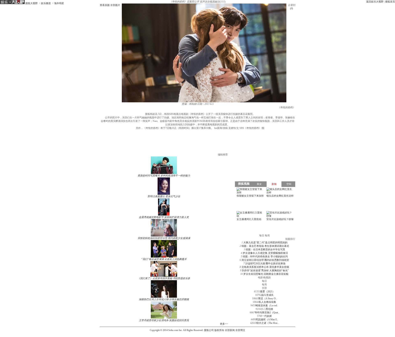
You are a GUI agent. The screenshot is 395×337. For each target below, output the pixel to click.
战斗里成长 (267, 295)
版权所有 (219, 330)
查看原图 (105, 5)
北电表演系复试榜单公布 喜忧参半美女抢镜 (265, 267)
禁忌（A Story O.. (267, 298)
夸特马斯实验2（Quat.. (267, 312)
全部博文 (240, 330)
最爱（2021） (267, 291)
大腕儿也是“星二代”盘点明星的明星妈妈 (265, 242)
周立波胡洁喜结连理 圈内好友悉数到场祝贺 (265, 260)
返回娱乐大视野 (374, 1)
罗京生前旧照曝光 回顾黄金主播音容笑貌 (265, 274)
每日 (264, 281)
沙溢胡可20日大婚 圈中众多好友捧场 (265, 263)
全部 (264, 288)
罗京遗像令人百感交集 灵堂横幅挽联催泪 (265, 253)
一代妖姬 (267, 316)
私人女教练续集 (267, 302)
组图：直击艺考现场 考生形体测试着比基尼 (265, 246)
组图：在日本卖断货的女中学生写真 (265, 249)
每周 (264, 284)
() (291, 8)
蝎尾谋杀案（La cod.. (267, 305)
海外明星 (59, 3)
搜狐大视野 (31, 3)
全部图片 (115, 5)
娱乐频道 (46, 3)
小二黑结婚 (267, 309)
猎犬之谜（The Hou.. (267, 323)
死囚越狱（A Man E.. (267, 319)
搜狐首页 (390, 1)
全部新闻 (230, 330)
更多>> (224, 323)
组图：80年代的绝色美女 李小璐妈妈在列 (265, 256)
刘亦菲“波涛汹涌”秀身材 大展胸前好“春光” (265, 270)
